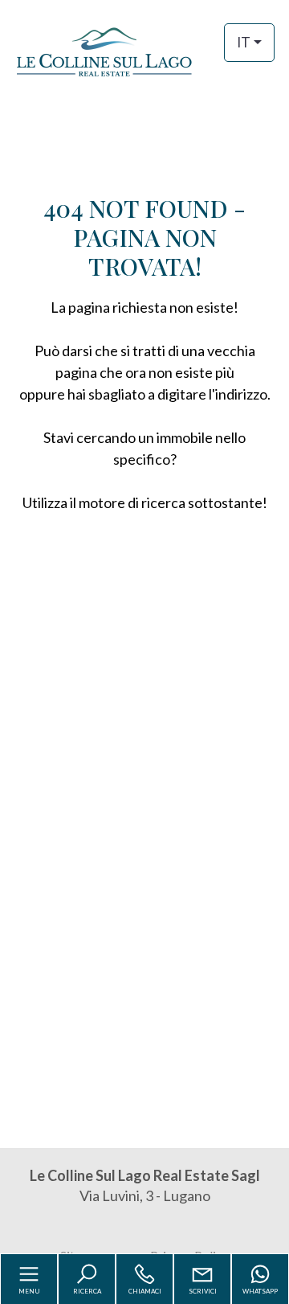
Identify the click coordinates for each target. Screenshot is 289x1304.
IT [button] (243, 42)
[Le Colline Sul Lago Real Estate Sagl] (144, 50)
